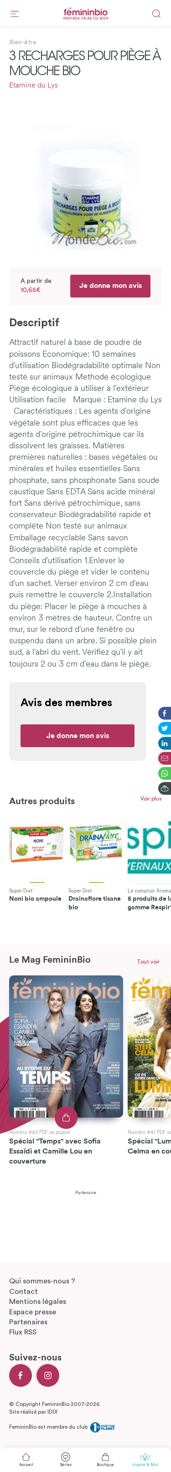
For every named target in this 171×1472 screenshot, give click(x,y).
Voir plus (151, 798)
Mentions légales (37, 1301)
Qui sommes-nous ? (42, 1281)
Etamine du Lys (33, 85)
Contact (23, 1291)
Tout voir (148, 961)
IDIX (52, 1412)
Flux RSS (22, 1332)
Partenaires (28, 1322)
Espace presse (32, 1312)
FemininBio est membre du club (49, 1427)
